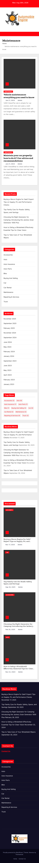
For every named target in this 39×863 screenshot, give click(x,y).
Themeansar (19, 854)
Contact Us (22, 859)
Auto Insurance (9, 264)
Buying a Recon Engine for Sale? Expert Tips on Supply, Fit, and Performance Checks (19, 202)
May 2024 (7, 347)
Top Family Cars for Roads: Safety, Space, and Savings (18, 582)
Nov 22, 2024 (11, 672)
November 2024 (10, 333)
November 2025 (10, 319)
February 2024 (9, 352)
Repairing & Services (11, 297)
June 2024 (8, 342)
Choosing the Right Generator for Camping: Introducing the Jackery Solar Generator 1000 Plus (19, 220)
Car (5, 283)
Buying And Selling (11, 278)
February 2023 (9, 380)
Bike (5, 273)
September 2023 (10, 361)
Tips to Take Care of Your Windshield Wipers (19, 732)
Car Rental (8, 288)
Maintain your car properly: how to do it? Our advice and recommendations (18, 158)
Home (4, 43)
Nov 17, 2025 (10, 544)
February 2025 (9, 328)
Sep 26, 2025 (11, 587)
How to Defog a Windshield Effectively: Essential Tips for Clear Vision (18, 668)
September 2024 (10, 337)
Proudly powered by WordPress (13, 852)
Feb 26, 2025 (11, 629)
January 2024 (9, 356)
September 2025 (10, 323)
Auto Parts (8, 269)
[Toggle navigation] (36, 34)
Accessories (8, 255)
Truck (6, 302)
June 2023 (8, 366)
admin (19, 100)
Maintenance (8, 91)
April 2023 (8, 375)
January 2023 (9, 384)
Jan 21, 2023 (10, 100)
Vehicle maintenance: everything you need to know (19, 96)
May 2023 (7, 370)
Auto (5, 259)
